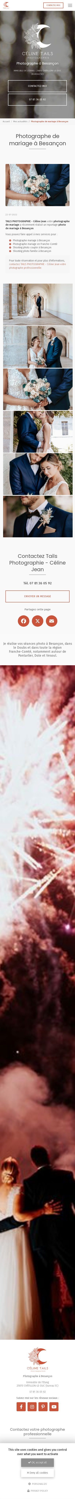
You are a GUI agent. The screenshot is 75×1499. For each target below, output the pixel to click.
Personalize (39, 1483)
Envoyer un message (37, 596)
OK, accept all (39, 1462)
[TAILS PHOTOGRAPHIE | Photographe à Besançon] (6, 5)
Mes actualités (20, 121)
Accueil (6, 121)
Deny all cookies (38, 1472)
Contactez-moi (53, 5)
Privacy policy (39, 1490)
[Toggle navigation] (70, 5)
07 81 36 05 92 (37, 99)
